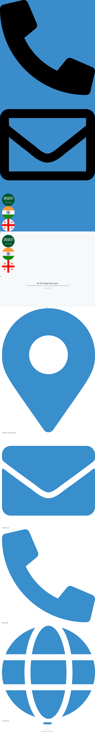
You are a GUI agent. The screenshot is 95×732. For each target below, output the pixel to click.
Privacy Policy (47, 724)
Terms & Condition (47, 729)
